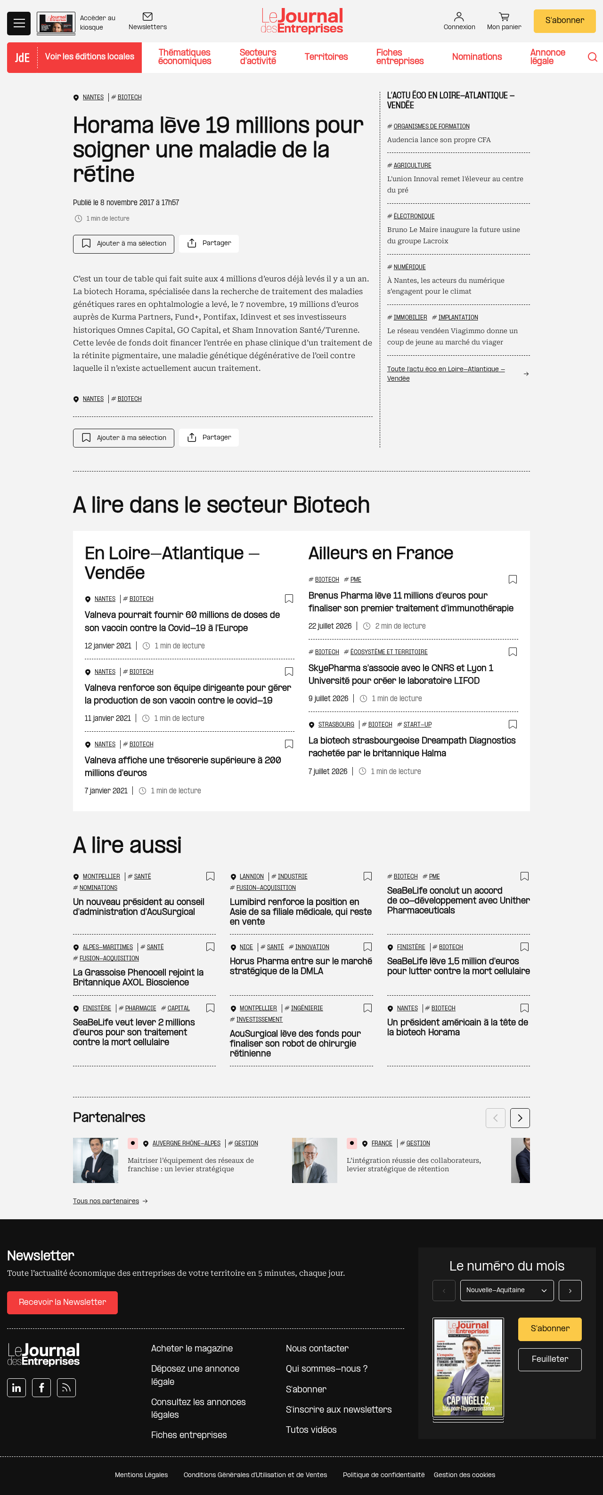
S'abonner (565, 20)
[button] (123, 244)
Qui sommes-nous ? (326, 1369)
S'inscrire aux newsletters (339, 1410)
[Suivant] (520, 1118)
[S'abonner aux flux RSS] (66, 1387)
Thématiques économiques (185, 57)
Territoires (326, 57)
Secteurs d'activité (258, 57)
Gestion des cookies (464, 1475)
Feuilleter (550, 1359)
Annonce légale (547, 57)
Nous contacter (317, 1349)
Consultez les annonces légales (198, 1409)
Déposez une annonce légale (195, 1376)
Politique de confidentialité (384, 1475)
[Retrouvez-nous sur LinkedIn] (16, 1387)
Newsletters (148, 27)
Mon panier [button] (504, 27)
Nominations (477, 57)
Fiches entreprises (400, 57)
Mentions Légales (141, 1475)
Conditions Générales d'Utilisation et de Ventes (255, 1475)
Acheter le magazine (192, 1349)
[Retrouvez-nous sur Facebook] (41, 1387)
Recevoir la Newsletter (62, 1302)
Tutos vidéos (311, 1430)
